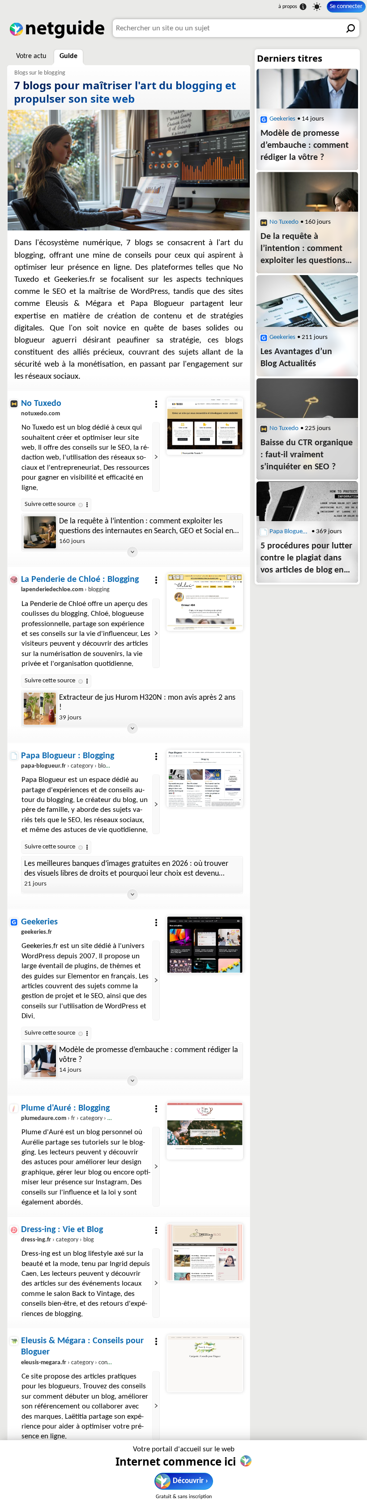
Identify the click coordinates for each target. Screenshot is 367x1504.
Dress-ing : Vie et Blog (62, 1229)
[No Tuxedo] (204, 426)
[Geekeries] (204, 944)
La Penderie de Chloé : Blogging (80, 579)
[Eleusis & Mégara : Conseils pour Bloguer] (204, 1363)
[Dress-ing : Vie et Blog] (204, 1252)
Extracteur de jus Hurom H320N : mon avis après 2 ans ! (147, 703)
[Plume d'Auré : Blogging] (204, 1131)
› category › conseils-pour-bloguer (86, 1362)
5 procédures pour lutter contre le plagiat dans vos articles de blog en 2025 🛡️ (306, 559)
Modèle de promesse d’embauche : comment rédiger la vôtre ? (148, 1055)
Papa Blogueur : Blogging (67, 756)
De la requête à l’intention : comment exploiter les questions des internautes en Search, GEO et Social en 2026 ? (146, 526)
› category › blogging (70, 766)
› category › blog (57, 1240)
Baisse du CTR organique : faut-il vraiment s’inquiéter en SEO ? (306, 455)
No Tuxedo (41, 403)
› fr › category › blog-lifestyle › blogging (93, 1118)
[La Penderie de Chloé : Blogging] (204, 602)
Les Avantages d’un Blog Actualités (296, 357)
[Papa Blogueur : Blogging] (204, 778)
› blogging (65, 589)
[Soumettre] (350, 28)
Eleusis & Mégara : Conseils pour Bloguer (82, 1347)
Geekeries (39, 922)
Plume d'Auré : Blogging (65, 1108)
